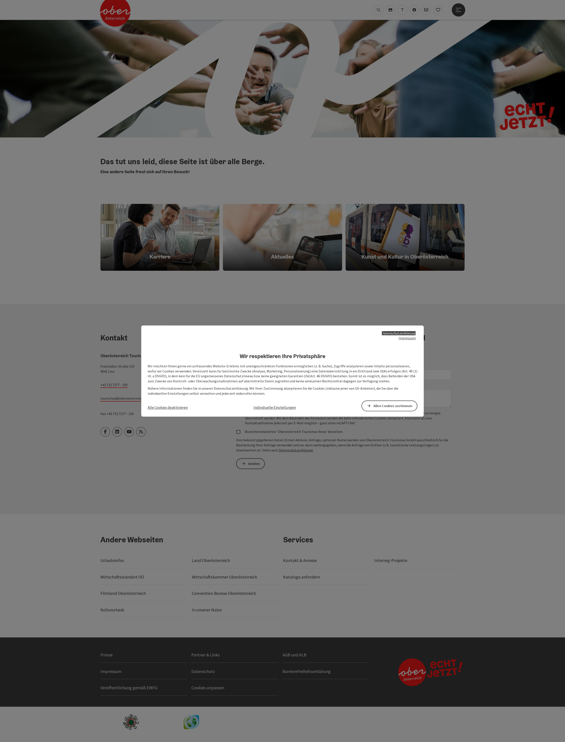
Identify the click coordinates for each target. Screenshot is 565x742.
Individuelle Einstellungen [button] (275, 407)
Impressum (407, 338)
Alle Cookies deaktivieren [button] (168, 407)
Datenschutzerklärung (399, 333)
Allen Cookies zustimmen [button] (392, 406)
